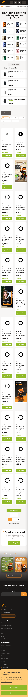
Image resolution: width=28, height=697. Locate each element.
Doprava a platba (5, 622)
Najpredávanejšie (6, 121)
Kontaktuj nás (14, 543)
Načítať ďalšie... (14, 510)
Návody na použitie (5, 653)
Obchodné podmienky (6, 628)
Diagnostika (4, 650)
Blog (2, 633)
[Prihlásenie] (15, 2)
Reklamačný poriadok (6, 625)
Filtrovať (7, 113)
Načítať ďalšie (15, 64)
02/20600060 (6, 612)
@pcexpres (19, 554)
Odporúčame (5, 117)
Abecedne (15, 121)
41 (18, 519)
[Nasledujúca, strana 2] (14, 519)
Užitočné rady (4, 647)
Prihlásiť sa (24, 594)
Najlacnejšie (14, 117)
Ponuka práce (4, 658)
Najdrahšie (22, 117)
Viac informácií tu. (6, 682)
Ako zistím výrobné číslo (7, 655)
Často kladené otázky (6, 645)
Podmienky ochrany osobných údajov (10, 630)
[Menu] (19, 2)
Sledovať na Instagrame (14, 575)
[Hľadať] (11, 2)
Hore (15, 515)
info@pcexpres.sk (7, 609)
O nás (2, 636)
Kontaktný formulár (9, 616)
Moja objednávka (5, 638)
